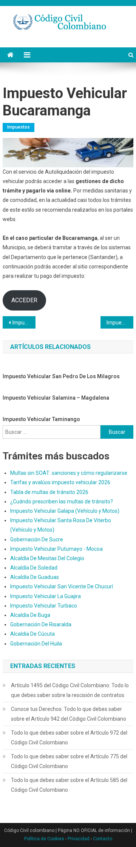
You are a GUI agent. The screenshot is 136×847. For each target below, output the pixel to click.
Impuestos (18, 127)
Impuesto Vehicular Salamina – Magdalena (56, 398)
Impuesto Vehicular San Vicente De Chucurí (61, 586)
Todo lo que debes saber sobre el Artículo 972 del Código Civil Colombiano (69, 737)
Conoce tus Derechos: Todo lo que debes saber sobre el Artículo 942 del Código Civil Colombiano (68, 714)
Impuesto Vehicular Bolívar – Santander (23, 323)
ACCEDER (24, 300)
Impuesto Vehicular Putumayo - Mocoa (56, 549)
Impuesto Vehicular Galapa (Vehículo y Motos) (64, 511)
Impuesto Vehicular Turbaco (43, 606)
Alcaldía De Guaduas (34, 577)
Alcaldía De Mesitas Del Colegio (47, 558)
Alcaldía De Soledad (33, 568)
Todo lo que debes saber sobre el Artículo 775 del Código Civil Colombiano (69, 761)
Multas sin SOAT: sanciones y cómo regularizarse (68, 473)
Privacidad (79, 838)
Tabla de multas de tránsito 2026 (49, 492)
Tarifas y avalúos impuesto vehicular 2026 (60, 482)
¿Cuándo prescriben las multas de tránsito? (61, 502)
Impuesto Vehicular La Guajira (45, 596)
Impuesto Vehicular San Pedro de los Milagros (61, 376)
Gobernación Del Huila (36, 644)
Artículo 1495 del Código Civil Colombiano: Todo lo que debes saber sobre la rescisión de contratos (70, 690)
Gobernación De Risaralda (40, 624)
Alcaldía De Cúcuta (32, 634)
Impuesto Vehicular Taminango (41, 419)
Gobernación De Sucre (36, 539)
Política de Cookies (44, 838)
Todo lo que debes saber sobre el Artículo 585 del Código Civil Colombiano (69, 785)
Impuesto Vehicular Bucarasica (120, 323)
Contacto (102, 838)
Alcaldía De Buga (30, 615)
